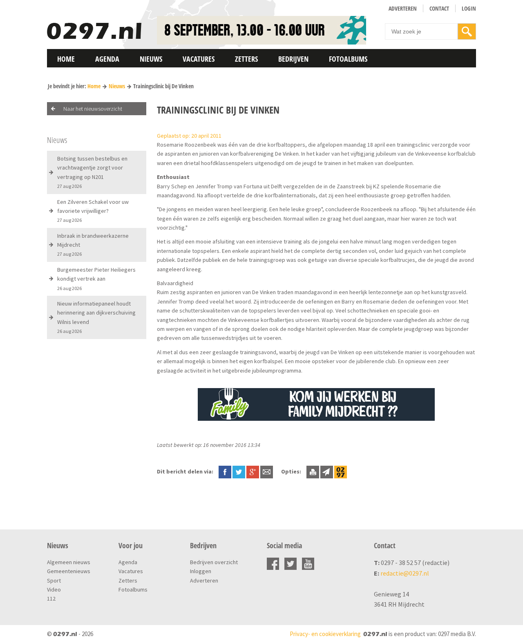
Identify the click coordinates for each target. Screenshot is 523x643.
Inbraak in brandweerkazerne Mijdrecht (93, 244)
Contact (439, 8)
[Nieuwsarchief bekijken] (340, 471)
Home (66, 59)
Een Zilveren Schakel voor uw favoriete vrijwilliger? (93, 210)
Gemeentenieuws (68, 571)
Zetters (246, 59)
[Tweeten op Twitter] (238, 471)
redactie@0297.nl (404, 573)
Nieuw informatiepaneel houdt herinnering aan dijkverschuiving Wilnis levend (96, 317)
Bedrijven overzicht (214, 562)
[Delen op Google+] (252, 471)
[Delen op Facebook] (225, 471)
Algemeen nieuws (68, 562)
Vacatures (199, 59)
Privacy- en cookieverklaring (325, 634)
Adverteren (403, 8)
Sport (54, 580)
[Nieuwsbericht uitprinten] (312, 471)
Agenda (107, 59)
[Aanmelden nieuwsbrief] (326, 471)
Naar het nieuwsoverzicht (92, 108)
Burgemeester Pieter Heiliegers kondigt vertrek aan (96, 278)
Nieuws (151, 59)
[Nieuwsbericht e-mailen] (266, 471)
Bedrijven (293, 59)
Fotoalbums (348, 59)
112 (51, 598)
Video (54, 589)
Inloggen (200, 571)
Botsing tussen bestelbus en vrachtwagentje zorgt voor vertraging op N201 (92, 172)
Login (469, 8)
